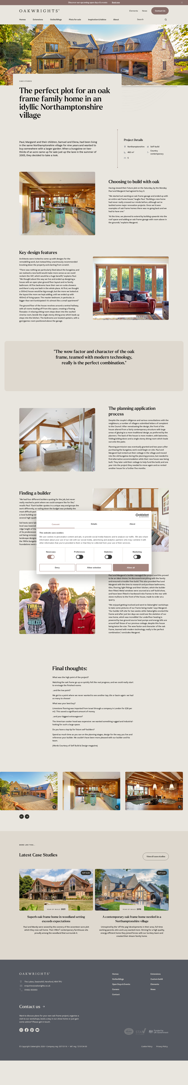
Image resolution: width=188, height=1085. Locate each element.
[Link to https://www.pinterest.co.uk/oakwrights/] (32, 1030)
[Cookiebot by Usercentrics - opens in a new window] (137, 515)
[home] (39, 10)
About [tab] (132, 524)
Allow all (131, 567)
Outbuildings (56, 19)
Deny (57, 567)
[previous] (21, 816)
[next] (27, 816)
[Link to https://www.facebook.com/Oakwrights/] (27, 1030)
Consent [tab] (55, 524)
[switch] (79, 557)
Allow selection (94, 567)
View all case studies (155, 856)
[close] (182, 3)
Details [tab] (94, 524)
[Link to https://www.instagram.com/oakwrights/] (21, 1030)
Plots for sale (75, 19)
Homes (22, 19)
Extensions (38, 19)
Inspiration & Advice (97, 19)
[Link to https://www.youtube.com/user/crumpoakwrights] (37, 1030)
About (116, 19)
